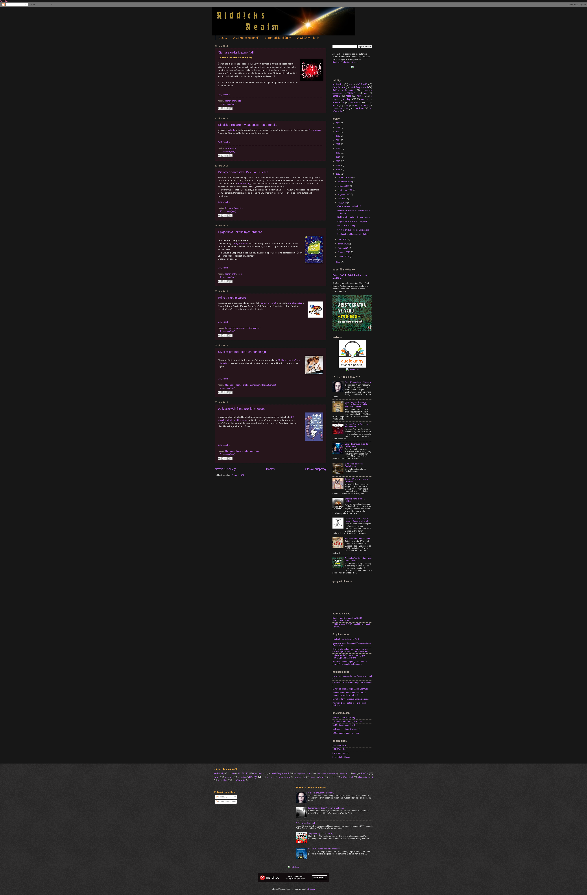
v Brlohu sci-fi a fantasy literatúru (347, 721)
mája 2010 (343, 239)
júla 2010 (342, 199)
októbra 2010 (344, 186)
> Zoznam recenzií (246, 37)
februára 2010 (344, 252)
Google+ (4, 1)
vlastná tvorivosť (253, 328)
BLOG (222, 37)
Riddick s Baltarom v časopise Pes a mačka (247, 124)
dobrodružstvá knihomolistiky (326, 774)
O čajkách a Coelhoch (305, 823)
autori (351, 84)
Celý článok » (224, 95)
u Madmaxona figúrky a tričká (345, 733)
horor (348, 95)
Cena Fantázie (338, 87)
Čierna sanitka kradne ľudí (236, 52)
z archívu (359, 108)
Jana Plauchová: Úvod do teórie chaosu (356, 445)
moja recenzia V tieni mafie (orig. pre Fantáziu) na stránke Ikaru (348, 656)
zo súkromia (230, 148)
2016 (338, 148)
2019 (338, 136)
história (336, 95)
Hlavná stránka (339, 745)
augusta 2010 (344, 194)
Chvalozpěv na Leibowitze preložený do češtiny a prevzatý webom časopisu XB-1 (350, 650)
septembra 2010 (345, 190)
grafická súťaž (294, 303)
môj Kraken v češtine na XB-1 (345, 639)
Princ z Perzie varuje (232, 297)
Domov (270, 469)
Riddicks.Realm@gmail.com (345, 62)
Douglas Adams (240, 243)
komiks (245, 385)
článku (232, 130)
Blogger (311, 889)
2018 (338, 140)
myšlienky (355, 102)
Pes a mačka (314, 130)
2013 (338, 161)
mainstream (255, 385)
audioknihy (337, 84)
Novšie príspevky (225, 469)
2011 (338, 169)
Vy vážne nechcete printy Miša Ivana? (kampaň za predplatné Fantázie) (349, 662)
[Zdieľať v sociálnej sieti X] (225, 108)
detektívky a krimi (359, 87)
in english (242, 777)
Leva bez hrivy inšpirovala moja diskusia (350, 699)
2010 (338, 174)
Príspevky (222, 797)
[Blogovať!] (222, 108)
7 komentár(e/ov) (227, 331)
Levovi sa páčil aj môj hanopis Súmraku (350, 689)
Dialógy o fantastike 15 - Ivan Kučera (243, 172)
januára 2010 (344, 256)
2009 (338, 262)
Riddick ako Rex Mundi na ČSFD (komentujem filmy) (347, 619)
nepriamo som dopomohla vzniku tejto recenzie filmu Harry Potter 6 (349, 694)
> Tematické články (278, 37)
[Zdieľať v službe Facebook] (228, 108)
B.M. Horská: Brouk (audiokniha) (354, 465)
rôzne (240, 101)
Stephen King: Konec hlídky (320, 833)
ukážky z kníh (361, 105)
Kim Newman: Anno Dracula (357, 538)
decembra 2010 (345, 177)
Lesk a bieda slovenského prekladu (324, 849)
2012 (338, 165)
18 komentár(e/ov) (228, 277)
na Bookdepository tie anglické (346, 729)
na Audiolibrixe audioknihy (343, 717)
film (226, 385)
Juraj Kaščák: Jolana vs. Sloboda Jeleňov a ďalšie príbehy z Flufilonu (356, 404)
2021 (338, 127)
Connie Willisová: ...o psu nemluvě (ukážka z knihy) (356, 520)
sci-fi (240, 274)
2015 (338, 153)
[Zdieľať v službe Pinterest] (231, 108)
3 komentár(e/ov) (227, 151)
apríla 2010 (343, 244)
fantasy (228, 328)
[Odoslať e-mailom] (219, 108)
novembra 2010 (345, 182)
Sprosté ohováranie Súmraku (358, 382)
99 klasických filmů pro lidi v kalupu (241, 408)
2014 (338, 157)
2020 (338, 132)
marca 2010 (343, 248)
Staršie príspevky (315, 469)
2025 (338, 123)
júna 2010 (342, 203)
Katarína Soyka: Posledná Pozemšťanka (356, 425)
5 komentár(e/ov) (227, 454)
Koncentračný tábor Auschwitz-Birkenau (326, 808)
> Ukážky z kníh (308, 37)
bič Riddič (362, 84)
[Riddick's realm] (352, 67)
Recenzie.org (243, 183)
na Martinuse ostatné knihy (344, 725)
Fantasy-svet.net (268, 303)
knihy (234, 101)
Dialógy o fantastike (234, 208)
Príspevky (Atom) (239, 475)
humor (228, 101)
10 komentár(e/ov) (228, 211)
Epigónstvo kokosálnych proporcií (240, 232)
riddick (367, 103)
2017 (338, 144)
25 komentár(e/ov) (228, 104)
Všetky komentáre (226, 802)
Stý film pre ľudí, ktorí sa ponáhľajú (242, 351)
